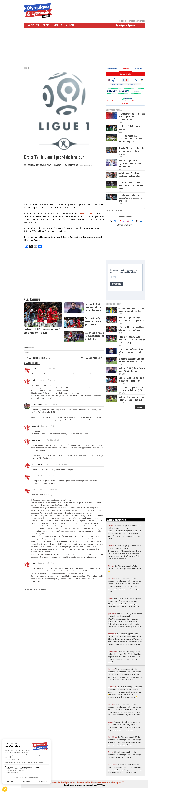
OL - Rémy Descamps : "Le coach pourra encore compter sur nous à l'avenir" (131, 185)
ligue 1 (27, 352)
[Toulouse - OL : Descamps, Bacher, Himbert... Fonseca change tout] (111, 398)
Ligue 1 (33, 347)
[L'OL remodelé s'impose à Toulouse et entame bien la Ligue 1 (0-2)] (74, 341)
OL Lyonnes (71, 25)
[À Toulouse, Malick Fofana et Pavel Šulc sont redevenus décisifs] (111, 329)
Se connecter (121, 20)
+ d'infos (139, 407)
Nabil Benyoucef (73, 165)
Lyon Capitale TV (118, 782)
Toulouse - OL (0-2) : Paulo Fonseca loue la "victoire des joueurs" (93, 306)
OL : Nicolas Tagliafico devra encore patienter (129, 127)
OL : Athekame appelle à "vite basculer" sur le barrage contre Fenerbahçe (130, 198)
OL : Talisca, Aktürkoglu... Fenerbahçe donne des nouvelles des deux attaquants (130, 138)
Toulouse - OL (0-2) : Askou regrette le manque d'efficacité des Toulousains (130, 163)
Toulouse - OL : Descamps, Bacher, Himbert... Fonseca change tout (131, 398)
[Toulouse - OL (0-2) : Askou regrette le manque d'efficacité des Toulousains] (111, 162)
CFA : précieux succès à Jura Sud (40, 357)
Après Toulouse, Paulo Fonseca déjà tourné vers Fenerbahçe (129, 174)
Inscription (131, 20)
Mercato (58, 25)
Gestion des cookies (103, 782)
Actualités (33, 25)
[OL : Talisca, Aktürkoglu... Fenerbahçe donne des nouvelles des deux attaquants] (111, 137)
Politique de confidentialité (85, 782)
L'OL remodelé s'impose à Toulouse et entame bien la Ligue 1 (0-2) (94, 335)
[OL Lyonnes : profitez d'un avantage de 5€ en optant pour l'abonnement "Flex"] (111, 115)
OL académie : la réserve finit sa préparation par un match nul (130, 350)
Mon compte (140, 20)
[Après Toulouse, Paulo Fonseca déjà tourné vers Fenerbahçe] (111, 175)
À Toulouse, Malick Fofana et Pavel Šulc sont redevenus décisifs (131, 328)
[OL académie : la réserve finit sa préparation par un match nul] (111, 351)
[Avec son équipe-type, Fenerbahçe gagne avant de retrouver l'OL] (111, 310)
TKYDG (46, 25)
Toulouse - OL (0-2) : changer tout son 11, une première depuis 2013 (42, 330)
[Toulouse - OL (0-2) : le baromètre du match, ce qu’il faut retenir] (74, 327)
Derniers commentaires (125, 224)
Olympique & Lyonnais (125, 25)
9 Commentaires (87, 165)
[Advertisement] (84, 48)
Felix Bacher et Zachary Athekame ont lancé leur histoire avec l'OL (131, 360)
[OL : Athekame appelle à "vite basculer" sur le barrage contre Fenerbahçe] (111, 197)
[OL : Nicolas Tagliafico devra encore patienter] (111, 128)
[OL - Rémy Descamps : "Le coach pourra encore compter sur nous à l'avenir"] (111, 184)
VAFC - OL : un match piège (90, 357)
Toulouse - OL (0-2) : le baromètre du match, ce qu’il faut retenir (94, 321)
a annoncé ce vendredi (84, 213)
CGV (72, 782)
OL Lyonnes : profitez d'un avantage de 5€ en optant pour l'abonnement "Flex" (131, 116)
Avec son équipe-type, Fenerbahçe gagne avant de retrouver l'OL (131, 309)
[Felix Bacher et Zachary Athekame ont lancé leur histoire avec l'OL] (111, 360)
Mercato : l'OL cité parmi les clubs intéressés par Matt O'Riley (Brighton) (131, 151)
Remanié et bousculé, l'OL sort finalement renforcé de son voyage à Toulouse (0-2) (131, 339)
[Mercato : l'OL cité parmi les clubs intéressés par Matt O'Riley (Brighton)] (111, 150)
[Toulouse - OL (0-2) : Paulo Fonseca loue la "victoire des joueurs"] (74, 312)
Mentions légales (64, 782)
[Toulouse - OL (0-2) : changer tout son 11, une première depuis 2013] (43, 325)
